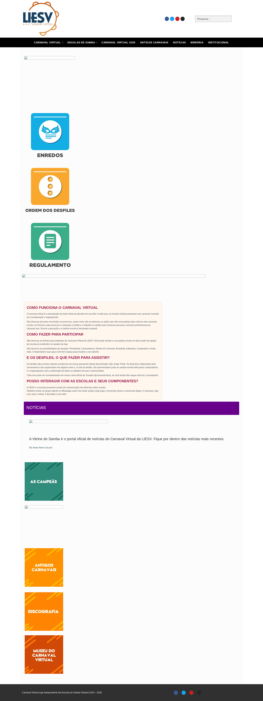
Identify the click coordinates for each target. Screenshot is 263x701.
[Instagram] (183, 19)
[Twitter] (172, 19)
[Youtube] (177, 19)
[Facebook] (167, 19)
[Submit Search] (237, 19)
